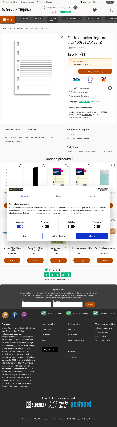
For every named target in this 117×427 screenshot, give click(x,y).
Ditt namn (25, 301)
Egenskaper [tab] (31, 129)
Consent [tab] (24, 196)
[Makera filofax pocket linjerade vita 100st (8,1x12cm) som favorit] (61, 36)
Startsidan (5, 28)
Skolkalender (93, 18)
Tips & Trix (72, 357)
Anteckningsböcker (72, 18)
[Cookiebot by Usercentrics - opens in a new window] (98, 189)
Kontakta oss (47, 329)
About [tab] (92, 196)
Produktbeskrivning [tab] (12, 129)
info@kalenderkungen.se (78, 117)
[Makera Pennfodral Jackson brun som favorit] (113, 221)
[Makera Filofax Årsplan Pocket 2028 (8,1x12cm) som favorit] (89, 166)
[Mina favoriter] (95, 10)
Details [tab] (58, 196)
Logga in (110, 2)
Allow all (92, 236)
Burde (25, 18)
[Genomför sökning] (75, 7)
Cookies (71, 351)
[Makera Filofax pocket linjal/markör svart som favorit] (43, 166)
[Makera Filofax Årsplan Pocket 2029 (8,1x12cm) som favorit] (66, 166)
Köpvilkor (72, 335)
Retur (44, 340)
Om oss (71, 329)
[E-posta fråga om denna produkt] (110, 88)
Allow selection (58, 236)
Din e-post (56, 301)
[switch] (45, 226)
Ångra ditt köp (50, 349)
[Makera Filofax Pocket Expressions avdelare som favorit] (113, 166)
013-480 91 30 (87, 115)
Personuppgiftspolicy (77, 340)
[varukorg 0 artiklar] (112, 10)
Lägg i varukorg (95, 71)
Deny (25, 236)
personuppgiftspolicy (73, 298)
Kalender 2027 (52, 19)
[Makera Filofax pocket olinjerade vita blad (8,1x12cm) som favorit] (20, 166)
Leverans (46, 335)
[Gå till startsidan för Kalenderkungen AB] (16, 10)
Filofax (38, 18)
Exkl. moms (97, 2)
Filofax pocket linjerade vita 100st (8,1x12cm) (29, 28)
